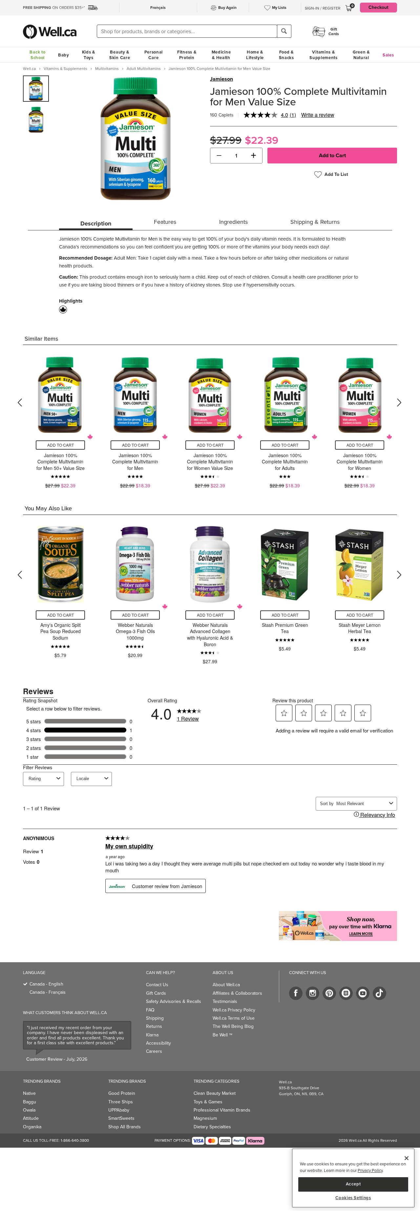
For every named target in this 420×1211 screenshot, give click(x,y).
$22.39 (261, 140)
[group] (36, 88)
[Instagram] (312, 993)
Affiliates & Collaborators (237, 993)
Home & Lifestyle (255, 54)
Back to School (37, 54)
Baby (63, 55)
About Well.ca (226, 984)
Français (158, 8)
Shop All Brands (124, 1126)
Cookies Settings (353, 1198)
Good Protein (121, 1093)
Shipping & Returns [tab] (315, 222)
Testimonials (225, 1001)
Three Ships (120, 1101)
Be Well (222, 1034)
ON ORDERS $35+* (54, 8)
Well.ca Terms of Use (234, 1018)
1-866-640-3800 (75, 1140)
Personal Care (153, 54)
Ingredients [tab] (233, 222)
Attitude (31, 1118)
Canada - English (46, 984)
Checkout (378, 7)
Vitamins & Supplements (323, 54)
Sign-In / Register (322, 8)
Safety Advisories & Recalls (173, 1001)
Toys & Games (208, 1101)
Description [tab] (95, 223)
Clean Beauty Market (215, 1093)
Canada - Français (48, 992)
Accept (353, 1184)
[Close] (406, 1158)
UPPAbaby (118, 1110)
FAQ (150, 1010)
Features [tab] (165, 222)
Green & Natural (361, 54)
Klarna (152, 1034)
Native (29, 1093)
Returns (154, 1026)
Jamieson (221, 79)
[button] (219, 155)
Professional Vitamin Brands (222, 1110)
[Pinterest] (329, 993)
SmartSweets (121, 1118)
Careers (154, 1051)
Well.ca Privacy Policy (234, 1010)
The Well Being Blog (233, 1026)
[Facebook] (296, 993)
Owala (29, 1110)
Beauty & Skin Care (119, 54)
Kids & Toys (88, 54)
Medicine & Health (221, 54)
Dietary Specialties (212, 1126)
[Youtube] (362, 993)
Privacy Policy (370, 1170)
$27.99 (226, 140)
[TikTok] (379, 993)
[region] (353, 1178)
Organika (32, 1126)
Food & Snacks (286, 54)
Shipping (155, 1018)
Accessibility (158, 1043)
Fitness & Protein (186, 54)
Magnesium (205, 1118)
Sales (388, 55)
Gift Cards (156, 993)
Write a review (317, 114)
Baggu (29, 1101)
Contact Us (157, 984)
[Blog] (346, 993)
